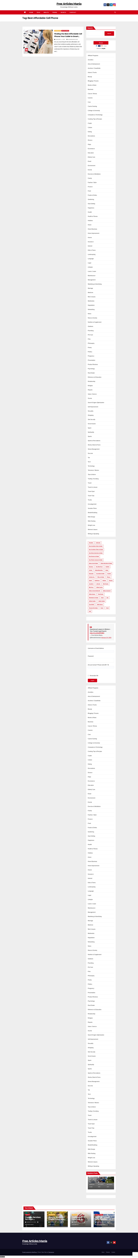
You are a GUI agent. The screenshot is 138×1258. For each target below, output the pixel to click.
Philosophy (91, 343)
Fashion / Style (92, 182)
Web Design (91, 516)
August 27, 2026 (55, 1222)
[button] (115, 12)
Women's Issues (92, 529)
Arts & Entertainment (94, 64)
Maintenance (91, 275)
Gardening (91, 199)
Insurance (91, 241)
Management (91, 280)
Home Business (92, 229)
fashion (109, 573)
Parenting (91, 330)
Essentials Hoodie (100, 573)
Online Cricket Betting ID (94, 590)
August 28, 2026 (31, 1222)
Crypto (90, 123)
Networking (91, 309)
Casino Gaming (92, 106)
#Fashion (91, 542)
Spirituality (91, 432)
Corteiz (90, 570)
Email (89, 161)
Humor (90, 237)
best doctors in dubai (94, 556)
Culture (90, 127)
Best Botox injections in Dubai (96, 553)
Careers (90, 98)
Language (91, 258)
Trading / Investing (93, 478)
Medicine (90, 292)
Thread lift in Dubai (93, 608)
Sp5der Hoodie (92, 601)
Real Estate (91, 373)
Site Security (91, 419)
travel (101, 608)
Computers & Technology (95, 114)
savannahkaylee (73, 39)
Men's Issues (91, 296)
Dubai (106, 570)
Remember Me (94, 675)
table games (100, 604)
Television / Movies (93, 470)
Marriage (90, 288)
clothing (107, 566)
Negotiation (91, 305)
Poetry (90, 347)
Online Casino (99, 587)
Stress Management (93, 449)
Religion (90, 385)
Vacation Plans (92, 508)
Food (89, 191)
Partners (108, 1252)
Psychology (91, 368)
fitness (108, 577)
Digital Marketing (99, 570)
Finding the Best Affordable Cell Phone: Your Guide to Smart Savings (68, 36)
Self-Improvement (93, 406)
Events (90, 169)
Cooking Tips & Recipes (95, 119)
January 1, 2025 (60, 39)
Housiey (111, 580)
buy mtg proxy (99, 566)
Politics (90, 351)
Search (90, 28)
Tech (38, 12)
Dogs (89, 144)
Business (90, 89)
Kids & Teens (92, 250)
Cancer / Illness (92, 93)
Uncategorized (65, 30)
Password (91, 656)
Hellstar (104, 580)
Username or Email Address (96, 648)
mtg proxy (91, 587)
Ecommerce (91, 148)
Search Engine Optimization (96, 402)
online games (92, 594)
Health (46, 12)
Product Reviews (93, 364)
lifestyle (98, 583)
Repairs (90, 390)
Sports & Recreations (94, 440)
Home (31, 12)
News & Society (92, 318)
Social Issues (92, 423)
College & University (94, 110)
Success (90, 453)
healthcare (97, 580)
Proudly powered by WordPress (29, 1252)
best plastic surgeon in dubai (95, 559)
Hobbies (90, 220)
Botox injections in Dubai (106, 563)
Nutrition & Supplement (94, 322)
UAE (90, 611)
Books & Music (92, 85)
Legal (89, 263)
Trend (107, 608)
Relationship (91, 381)
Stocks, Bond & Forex (94, 445)
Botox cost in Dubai (93, 563)
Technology (57, 30)
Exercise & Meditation (94, 174)
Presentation (91, 360)
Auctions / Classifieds (94, 68)
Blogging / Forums (93, 81)
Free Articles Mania (69, 3)
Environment (91, 165)
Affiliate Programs (93, 55)
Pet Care (90, 335)
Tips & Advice (92, 474)
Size (107, 597)
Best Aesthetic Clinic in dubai (95, 546)
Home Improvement (93, 233)
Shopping (91, 415)
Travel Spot (91, 491)
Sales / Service (92, 394)
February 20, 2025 (106, 637)
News (89, 313)
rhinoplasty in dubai (93, 597)
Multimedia (91, 301)
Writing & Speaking (93, 533)
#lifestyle (98, 542)
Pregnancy (91, 356)
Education (91, 153)
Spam (89, 428)
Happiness (91, 208)
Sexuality (90, 411)
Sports (63, 12)
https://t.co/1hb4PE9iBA (97, 633)
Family (90, 178)
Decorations (91, 136)
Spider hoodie (101, 601)
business (91, 566)
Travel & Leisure (92, 487)
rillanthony (92, 1185)
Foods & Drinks (92, 195)
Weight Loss (91, 525)
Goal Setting (91, 203)
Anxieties (90, 59)
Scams (90, 398)
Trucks (90, 500)
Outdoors (90, 326)
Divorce (90, 140)
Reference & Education (94, 377)
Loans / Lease (92, 271)
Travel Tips (91, 495)
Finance (90, 186)
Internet (90, 246)
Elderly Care (91, 157)
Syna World (91, 604)
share (102, 597)
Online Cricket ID (107, 590)
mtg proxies (105, 583)
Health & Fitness (93, 216)
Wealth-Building (92, 512)
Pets (89, 339)
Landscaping (91, 254)
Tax (89, 457)
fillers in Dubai (100, 577)
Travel (54, 12)
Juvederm (91, 583)
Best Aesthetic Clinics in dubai (96, 549)
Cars (89, 102)
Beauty (90, 76)
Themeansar (51, 1252)
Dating (90, 131)
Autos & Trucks (92, 72)
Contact (73, 12)
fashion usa (92, 577)
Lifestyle (90, 267)
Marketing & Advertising (95, 284)
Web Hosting (91, 521)
